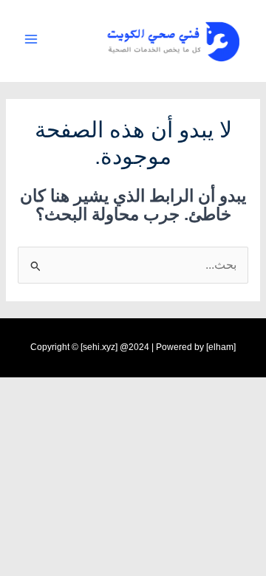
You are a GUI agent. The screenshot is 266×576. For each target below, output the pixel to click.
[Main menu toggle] (31, 39)
